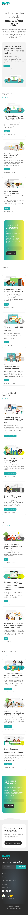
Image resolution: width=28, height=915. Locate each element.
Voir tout (5, 97)
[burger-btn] (25, 4)
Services (4, 877)
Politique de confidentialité (14, 906)
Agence (4, 873)
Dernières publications (9, 880)
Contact (4, 884)
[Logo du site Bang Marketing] (6, 4)
